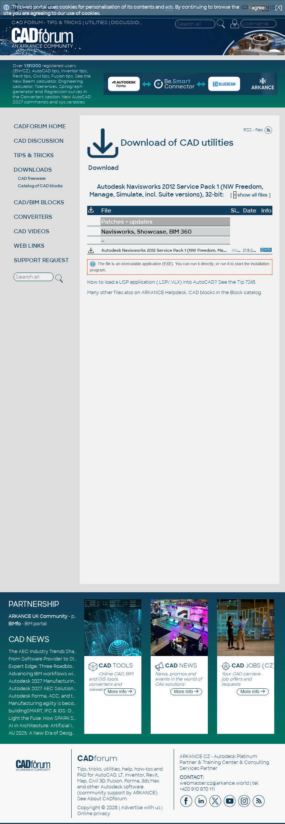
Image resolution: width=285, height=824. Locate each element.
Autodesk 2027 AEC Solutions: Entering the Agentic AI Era (74, 689)
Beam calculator (39, 81)
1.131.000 (32, 65)
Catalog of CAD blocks (40, 185)
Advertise (132, 808)
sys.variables (72, 102)
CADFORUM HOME (40, 126)
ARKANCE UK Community (38, 616)
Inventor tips (74, 70)
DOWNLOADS (33, 169)
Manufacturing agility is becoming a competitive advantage (76, 703)
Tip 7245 (246, 282)
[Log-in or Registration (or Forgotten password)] (234, 28)
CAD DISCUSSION (38, 140)
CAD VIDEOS (31, 231)
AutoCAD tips (45, 70)
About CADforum (107, 799)
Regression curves (63, 91)
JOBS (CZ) (254, 665)
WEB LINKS (29, 245)
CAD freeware (32, 178)
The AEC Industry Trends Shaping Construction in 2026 (71, 652)
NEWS (181, 665)
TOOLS (116, 665)
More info (118, 691)
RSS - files (253, 129)
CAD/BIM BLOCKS (39, 202)
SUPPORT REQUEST (41, 260)
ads (169, 7)
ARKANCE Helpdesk (163, 293)
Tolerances (46, 86)
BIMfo (15, 624)
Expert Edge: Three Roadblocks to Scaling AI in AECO (69, 666)
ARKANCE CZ (195, 756)
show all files (251, 195)
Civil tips (41, 76)
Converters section (40, 96)
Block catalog (245, 293)
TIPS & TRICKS (34, 155)
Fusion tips (62, 76)
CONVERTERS (33, 216)
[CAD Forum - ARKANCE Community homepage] (42, 47)
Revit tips (22, 76)
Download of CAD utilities (175, 142)
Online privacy (93, 814)
